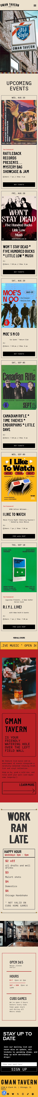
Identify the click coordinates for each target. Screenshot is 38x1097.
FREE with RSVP (19, 536)
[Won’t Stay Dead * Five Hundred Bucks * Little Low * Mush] (19, 218)
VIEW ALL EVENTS (19, 638)
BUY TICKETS (19, 184)
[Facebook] (8, 1094)
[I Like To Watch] (19, 479)
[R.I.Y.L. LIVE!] (19, 569)
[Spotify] (33, 1094)
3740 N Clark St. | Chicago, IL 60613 (16, 1088)
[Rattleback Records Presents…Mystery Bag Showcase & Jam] (19, 122)
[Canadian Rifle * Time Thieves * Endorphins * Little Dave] (19, 387)
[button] (35, 5)
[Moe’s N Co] (19, 305)
